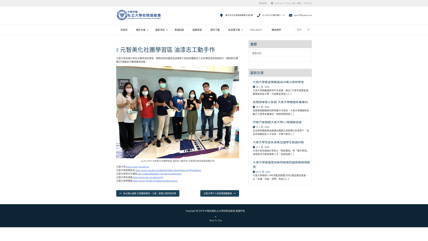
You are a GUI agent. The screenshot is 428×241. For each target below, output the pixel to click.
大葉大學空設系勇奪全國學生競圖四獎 (278, 142)
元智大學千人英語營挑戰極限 (218, 193)
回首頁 (124, 30)
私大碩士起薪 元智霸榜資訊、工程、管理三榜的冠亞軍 (149, 193)
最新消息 (160, 30)
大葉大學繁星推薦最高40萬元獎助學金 (278, 82)
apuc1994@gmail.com (303, 15)
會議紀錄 (179, 30)
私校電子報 (234, 30)
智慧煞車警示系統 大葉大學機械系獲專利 (280, 102)
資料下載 (215, 30)
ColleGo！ (256, 30)
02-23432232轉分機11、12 (273, 15)
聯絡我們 (263, 3)
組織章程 (197, 30)
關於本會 (140, 30)
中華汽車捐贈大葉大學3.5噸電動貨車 (277, 122)
